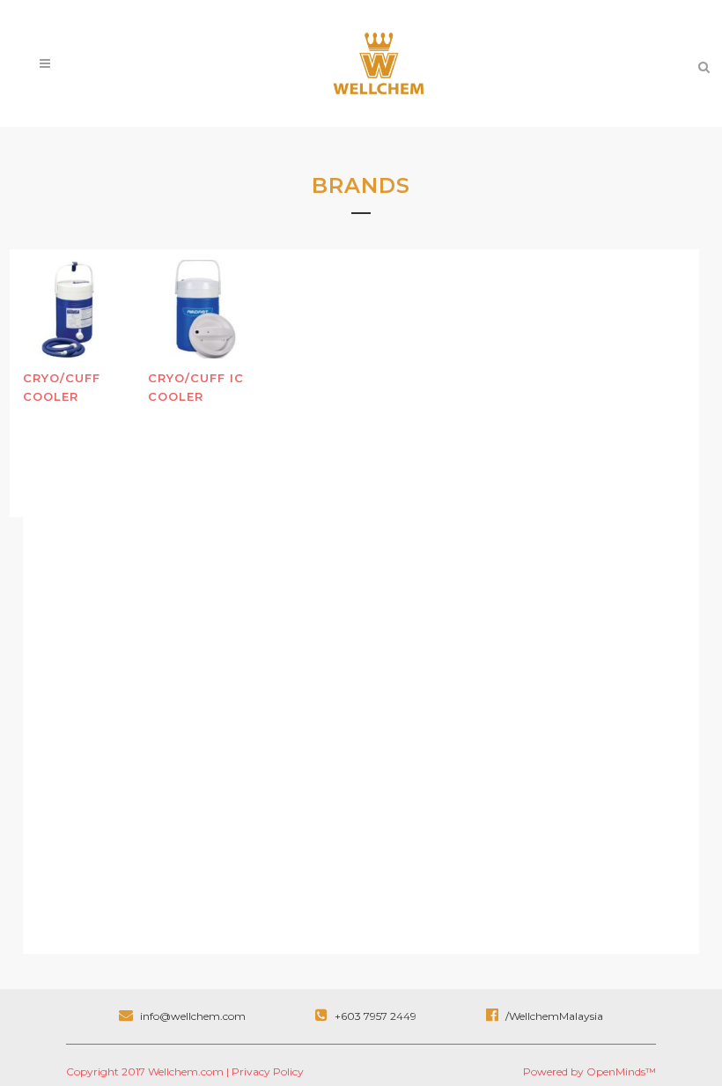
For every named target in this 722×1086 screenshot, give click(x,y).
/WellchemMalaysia (553, 1016)
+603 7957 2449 (375, 1016)
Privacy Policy (268, 1071)
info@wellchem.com (192, 1016)
